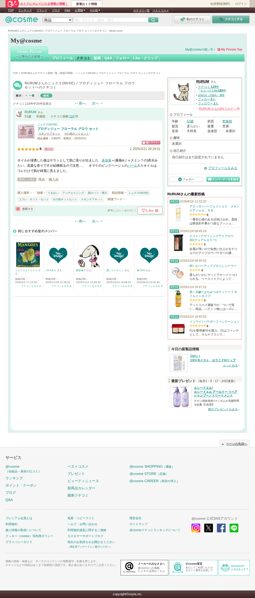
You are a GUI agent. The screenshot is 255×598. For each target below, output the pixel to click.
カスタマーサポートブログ (85, 536)
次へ (95, 103)
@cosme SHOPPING (152, 466)
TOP (11, 10)
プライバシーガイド (18, 542)
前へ (82, 103)
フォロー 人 (206, 99)
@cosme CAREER (154, 481)
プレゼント (76, 474)
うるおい (53, 192)
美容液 (106, 160)
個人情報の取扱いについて (23, 530)
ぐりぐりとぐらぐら (26, 270)
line (234, 528)
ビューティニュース (83, 481)
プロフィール (62, 58)
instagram (195, 528)
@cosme (23, 468)
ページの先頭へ (236, 444)
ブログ (56, 10)
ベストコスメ (160, 10)
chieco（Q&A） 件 (211, 95)
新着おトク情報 (86, 4)
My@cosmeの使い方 (199, 49)
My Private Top (231, 49)
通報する (25, 209)
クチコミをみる (30, 286)
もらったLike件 (213, 90)
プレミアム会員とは (18, 518)
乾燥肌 (227, 121)
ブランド (41, 10)
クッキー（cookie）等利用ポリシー (29, 536)
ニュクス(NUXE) (47, 124)
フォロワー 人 (208, 103)
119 (71, 116)
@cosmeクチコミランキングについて (154, 530)
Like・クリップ (145, 58)
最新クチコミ (77, 495)
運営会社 (135, 518)
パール (132, 165)
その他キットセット (76, 133)
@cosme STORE (148, 474)
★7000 (141, 270)
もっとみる (230, 365)
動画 (97, 58)
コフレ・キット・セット (34, 199)
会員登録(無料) (220, 3)
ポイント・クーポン (21, 485)
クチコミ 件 (208, 87)
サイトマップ (138, 524)
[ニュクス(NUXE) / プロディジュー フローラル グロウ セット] (26, 138)
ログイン (241, 3)
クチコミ (83, 58)
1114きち (51, 270)
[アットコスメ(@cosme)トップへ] (21, 21)
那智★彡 (81, 270)
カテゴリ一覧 (141, 10)
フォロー (122, 58)
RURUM (30, 112)
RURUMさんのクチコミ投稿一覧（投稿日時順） (48, 73)
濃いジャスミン (115, 270)
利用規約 (11, 524)
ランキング (25, 10)
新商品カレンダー (81, 488)
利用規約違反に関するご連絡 (86, 530)
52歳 (190, 121)
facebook (221, 528)
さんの (219, 108)
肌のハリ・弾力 (97, 192)
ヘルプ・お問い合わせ (82, 524)
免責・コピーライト (80, 518)
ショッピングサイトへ (151, 143)
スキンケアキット (50, 133)
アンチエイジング (73, 192)
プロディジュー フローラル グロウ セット (68, 129)
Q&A (67, 10)
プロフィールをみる (222, 168)
